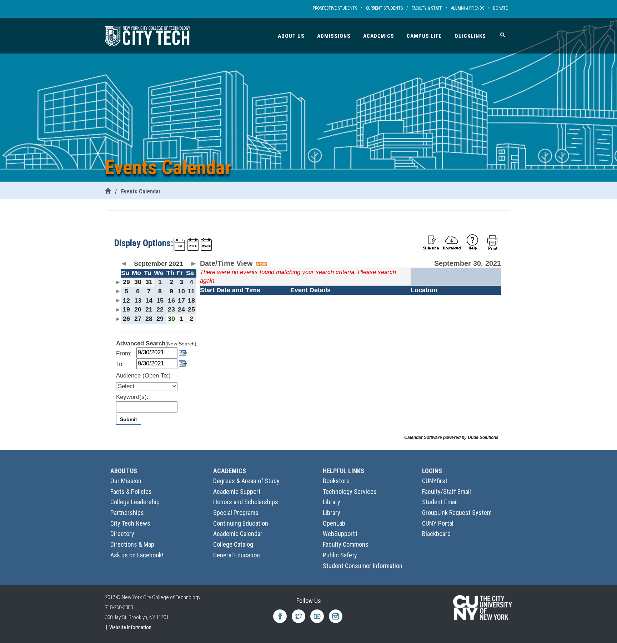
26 (126, 318)
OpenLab (334, 523)
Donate (500, 8)
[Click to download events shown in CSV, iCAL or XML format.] (451, 241)
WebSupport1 (340, 533)
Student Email (440, 502)
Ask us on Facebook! (136, 555)
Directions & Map (132, 544)
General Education (236, 555)
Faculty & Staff (427, 8)
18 (191, 300)
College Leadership (135, 502)
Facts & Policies (131, 491)
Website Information (130, 627)
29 (126, 281)
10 (181, 291)
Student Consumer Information (362, 565)
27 (137, 318)
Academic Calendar (237, 533)
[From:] (183, 352)
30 (137, 281)
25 (191, 309)
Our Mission (125, 481)
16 (171, 300)
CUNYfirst (434, 481)
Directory (122, 533)
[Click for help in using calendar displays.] (472, 241)
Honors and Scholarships (245, 502)
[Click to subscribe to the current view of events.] (431, 241)
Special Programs (236, 512)
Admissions (334, 36)
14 (148, 300)
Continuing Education (240, 523)
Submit (128, 419)
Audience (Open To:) (143, 375)
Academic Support (237, 491)
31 (148, 281)
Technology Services (350, 491)
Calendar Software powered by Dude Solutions (451, 437)
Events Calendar (141, 191)
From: (124, 353)
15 (160, 300)
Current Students (384, 8)
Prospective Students (335, 8)
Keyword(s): (132, 397)
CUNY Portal (437, 523)
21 (148, 309)
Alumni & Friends (467, 8)
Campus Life (424, 36)
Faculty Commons (345, 544)
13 (137, 300)
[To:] (183, 363)
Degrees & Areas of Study (246, 481)
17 (181, 300)
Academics (378, 36)
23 (171, 309)
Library (331, 502)
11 (191, 291)
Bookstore (336, 481)
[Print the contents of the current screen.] (493, 241)
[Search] (502, 34)
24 (181, 309)
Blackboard (436, 533)
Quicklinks (470, 36)
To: (120, 364)
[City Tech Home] (108, 191)
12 (126, 300)
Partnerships (127, 512)
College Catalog (233, 544)
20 (137, 309)
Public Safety (340, 555)
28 (148, 318)
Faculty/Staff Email (446, 491)
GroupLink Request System (457, 512)
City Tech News (130, 523)
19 (126, 309)
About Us (291, 36)
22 (160, 309)
